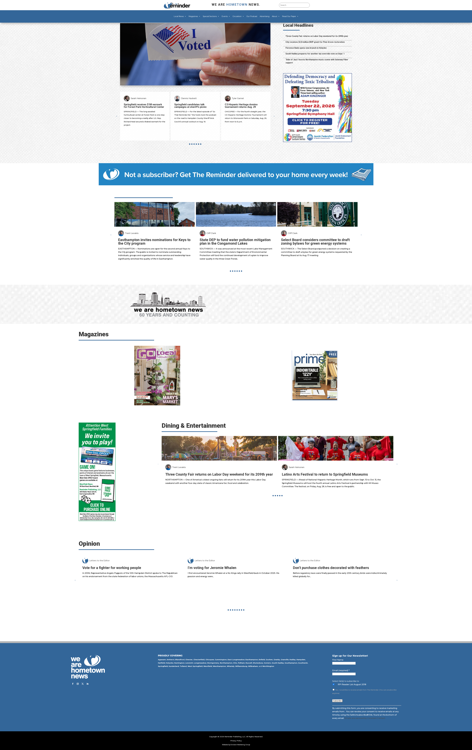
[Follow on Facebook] (73, 684)
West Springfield (195, 666)
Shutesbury (258, 663)
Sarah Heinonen (296, 467)
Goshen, (269, 660)
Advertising (264, 16)
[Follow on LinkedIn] (87, 684)
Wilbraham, (253, 666)
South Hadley (278, 663)
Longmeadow (200, 663)
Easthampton (251, 660)
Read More (138, 71)
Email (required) (340, 670)
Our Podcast (251, 16)
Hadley (292, 660)
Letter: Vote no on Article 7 (314, 592)
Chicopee (210, 660)
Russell (249, 663)
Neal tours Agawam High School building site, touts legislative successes (189, 51)
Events (225, 16)
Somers (267, 663)
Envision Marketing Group (240, 745)
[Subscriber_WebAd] (236, 184)
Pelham (241, 663)
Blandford (179, 660)
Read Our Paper (289, 16)
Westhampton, (219, 666)
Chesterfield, (199, 660)
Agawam (162, 660)
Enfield (262, 660)
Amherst (170, 660)
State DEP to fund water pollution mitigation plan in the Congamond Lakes (235, 241)
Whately (230, 666)
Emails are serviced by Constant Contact (365, 718)
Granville (285, 660)
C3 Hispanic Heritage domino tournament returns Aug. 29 (140, 105)
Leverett (189, 663)
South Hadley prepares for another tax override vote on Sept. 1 (315, 54)
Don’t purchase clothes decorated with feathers (120, 568)
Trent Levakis (132, 233)
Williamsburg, (241, 666)
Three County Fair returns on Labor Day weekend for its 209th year (317, 36)
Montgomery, (213, 663)
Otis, (235, 663)
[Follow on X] (83, 684)
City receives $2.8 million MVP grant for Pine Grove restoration (315, 42)
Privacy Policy (236, 741)
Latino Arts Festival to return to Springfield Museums (325, 474)
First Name (337, 660)
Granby (277, 660)
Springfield (163, 666)
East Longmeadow (236, 660)
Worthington (268, 666)
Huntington (179, 663)
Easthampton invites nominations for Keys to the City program (154, 241)
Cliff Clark (211, 233)
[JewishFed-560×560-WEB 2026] (317, 141)
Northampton (226, 663)
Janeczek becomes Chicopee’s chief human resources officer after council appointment (194, 107)
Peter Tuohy (238, 98)
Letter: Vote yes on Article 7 (210, 592)
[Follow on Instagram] (78, 684)
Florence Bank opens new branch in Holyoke (306, 48)
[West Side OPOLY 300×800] (97, 520)
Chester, (189, 660)
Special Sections (210, 16)
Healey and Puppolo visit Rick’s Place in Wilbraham (246, 105)
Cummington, (221, 660)
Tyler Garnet (137, 98)
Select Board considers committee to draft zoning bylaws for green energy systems (315, 241)
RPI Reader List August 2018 (352, 684)
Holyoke (169, 663)
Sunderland (174, 666)
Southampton (291, 663)
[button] (274, 116)
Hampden (300, 660)
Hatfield (161, 663)
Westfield (207, 666)
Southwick (303, 663)
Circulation (237, 16)
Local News (179, 16)
